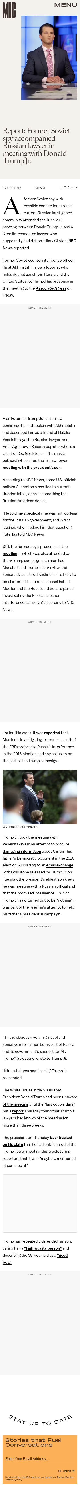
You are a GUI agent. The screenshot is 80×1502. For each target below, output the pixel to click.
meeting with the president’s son (32, 468)
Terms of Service (65, 1477)
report (18, 1111)
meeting (10, 553)
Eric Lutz (14, 188)
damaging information (22, 851)
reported (52, 733)
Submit (66, 1470)
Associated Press (51, 288)
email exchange (59, 865)
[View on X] (40, 1203)
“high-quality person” (43, 1248)
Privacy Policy (15, 1480)
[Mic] (9, 10)
